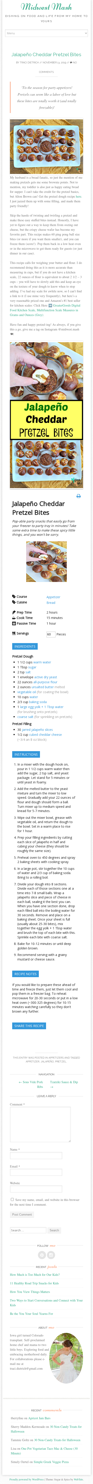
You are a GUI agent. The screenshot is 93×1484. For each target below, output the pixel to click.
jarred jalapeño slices (37, 729)
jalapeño (47, 1061)
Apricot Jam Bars (39, 1418)
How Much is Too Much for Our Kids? (35, 1274)
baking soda (38, 702)
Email (15, 1166)
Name (15, 1149)
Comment (17, 1104)
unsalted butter (43, 687)
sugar (32, 667)
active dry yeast (45, 677)
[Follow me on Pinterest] (42, 1255)
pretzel (60, 1061)
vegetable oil (26, 692)
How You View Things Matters (30, 1292)
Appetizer (53, 597)
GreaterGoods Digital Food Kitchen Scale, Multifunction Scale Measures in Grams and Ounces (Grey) (45, 310)
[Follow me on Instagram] (51, 1255)
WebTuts (78, 1479)
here (78, 196)
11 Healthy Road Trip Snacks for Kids (34, 1283)
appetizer (32, 1061)
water (34, 697)
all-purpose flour (45, 682)
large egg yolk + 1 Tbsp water (41, 707)
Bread (50, 602)
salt (28, 672)
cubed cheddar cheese (45, 734)
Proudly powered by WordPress (26, 1479)
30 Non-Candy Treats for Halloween (57, 1440)
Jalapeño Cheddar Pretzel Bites (46, 54)
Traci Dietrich (29, 62)
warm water (42, 662)
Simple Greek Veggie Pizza (51, 1462)
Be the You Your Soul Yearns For (31, 1313)
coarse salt (25, 717)
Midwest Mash (46, 6)
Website (15, 1183)
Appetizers (56, 1057)
